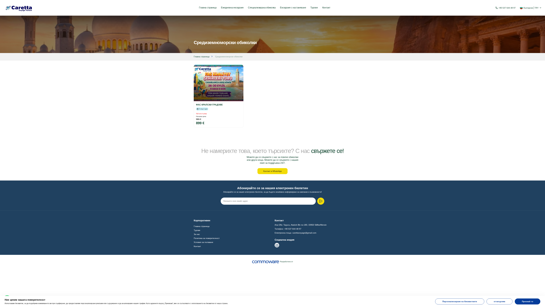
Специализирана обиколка (262, 7)
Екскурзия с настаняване (293, 7)
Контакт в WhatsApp (272, 171)
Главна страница (208, 7)
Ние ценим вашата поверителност (25, 299)
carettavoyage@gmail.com (304, 233)
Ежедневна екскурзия (232, 7)
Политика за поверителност (207, 238)
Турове (314, 7)
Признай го (527, 301)
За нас (197, 234)
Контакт (326, 7)
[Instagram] (277, 245)
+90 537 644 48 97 (507, 8)
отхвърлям (499, 301)
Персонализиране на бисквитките (459, 301)
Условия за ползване (203, 242)
